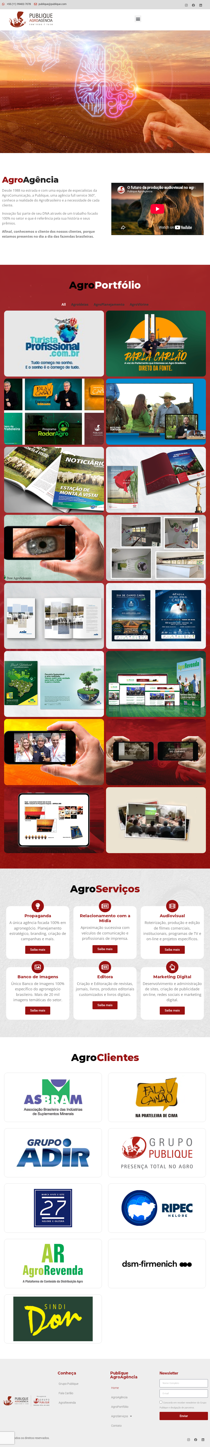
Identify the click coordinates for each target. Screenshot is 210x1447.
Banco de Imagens (37, 976)
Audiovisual (172, 915)
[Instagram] (186, 5)
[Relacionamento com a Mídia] (105, 906)
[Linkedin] (201, 5)
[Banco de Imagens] (38, 967)
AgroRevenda (67, 1402)
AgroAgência (119, 1397)
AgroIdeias (79, 304)
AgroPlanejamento (109, 304)
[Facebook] (194, 5)
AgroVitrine (139, 304)
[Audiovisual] (172, 906)
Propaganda (37, 915)
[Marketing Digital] (172, 967)
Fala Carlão (66, 1393)
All (64, 304)
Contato (116, 1425)
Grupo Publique (68, 1384)
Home (115, 1388)
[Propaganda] (38, 906)
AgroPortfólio (119, 1407)
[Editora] (105, 967)
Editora (105, 976)
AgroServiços (119, 1416)
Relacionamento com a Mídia (105, 918)
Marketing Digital (172, 976)
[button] (138, 18)
